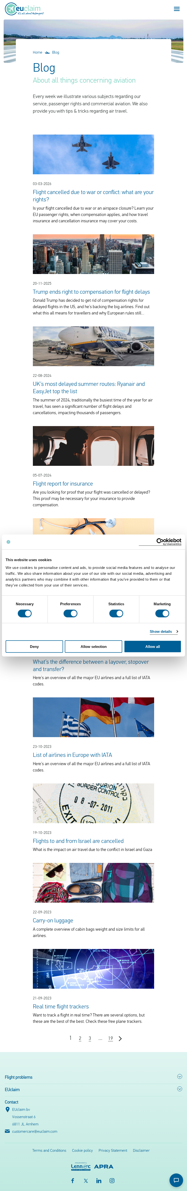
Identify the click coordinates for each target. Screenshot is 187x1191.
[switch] (70, 613)
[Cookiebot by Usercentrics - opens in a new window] (160, 542)
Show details (161, 631)
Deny (34, 646)
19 (110, 1038)
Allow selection (94, 646)
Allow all (152, 646)
